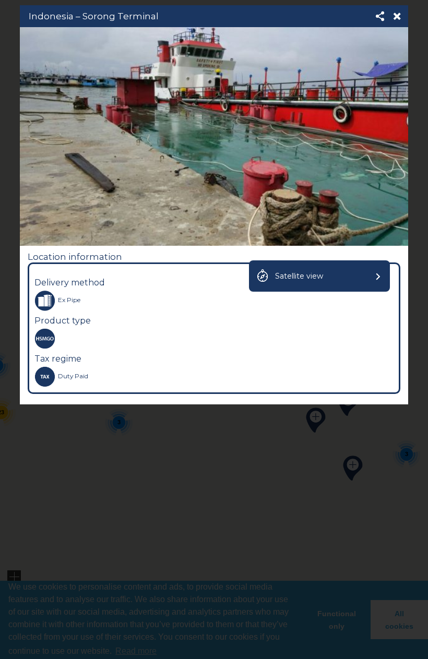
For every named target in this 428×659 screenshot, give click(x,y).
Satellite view (299, 276)
